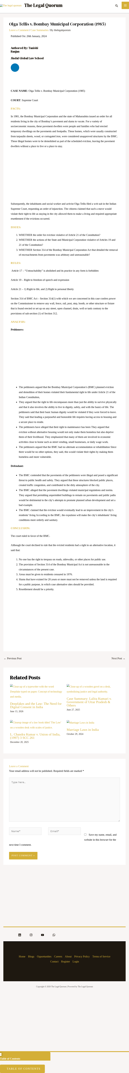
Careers (58, 956)
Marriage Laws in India (83, 729)
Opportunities (44, 956)
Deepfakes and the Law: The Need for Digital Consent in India (36, 705)
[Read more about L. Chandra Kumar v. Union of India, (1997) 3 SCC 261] (36, 724)
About (68, 956)
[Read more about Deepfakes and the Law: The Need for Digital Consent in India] (36, 691)
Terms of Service (101, 956)
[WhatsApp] (53, 934)
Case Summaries (39, 30)
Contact (54, 961)
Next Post (118, 658)
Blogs (31, 956)
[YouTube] (42, 934)
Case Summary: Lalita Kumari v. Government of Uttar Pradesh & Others (89, 702)
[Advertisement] (64, 176)
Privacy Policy (82, 956)
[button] (116, 5)
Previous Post (13, 658)
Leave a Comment (19, 30)
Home (22, 956)
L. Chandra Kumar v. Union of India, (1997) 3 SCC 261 (35, 735)
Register (65, 961)
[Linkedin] (19, 934)
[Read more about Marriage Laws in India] (80, 722)
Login (76, 961)
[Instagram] (31, 934)
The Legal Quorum (43, 5)
